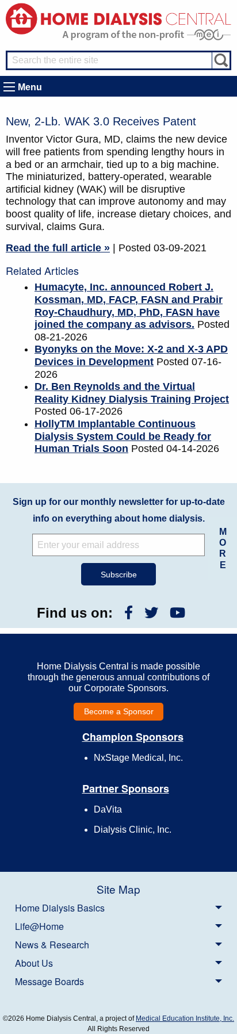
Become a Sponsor (119, 711)
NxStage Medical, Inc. (138, 758)
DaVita (108, 809)
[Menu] (9, 86)
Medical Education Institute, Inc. (185, 1018)
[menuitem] (118, 907)
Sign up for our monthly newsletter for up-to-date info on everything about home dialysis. (119, 510)
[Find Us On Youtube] (177, 613)
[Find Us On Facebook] (128, 613)
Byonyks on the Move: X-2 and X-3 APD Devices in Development (131, 355)
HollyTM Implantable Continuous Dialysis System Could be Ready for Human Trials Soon (123, 436)
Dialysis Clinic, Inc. (132, 829)
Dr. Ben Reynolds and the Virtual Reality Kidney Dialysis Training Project (132, 393)
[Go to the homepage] (118, 18)
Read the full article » (58, 248)
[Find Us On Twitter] (151, 613)
